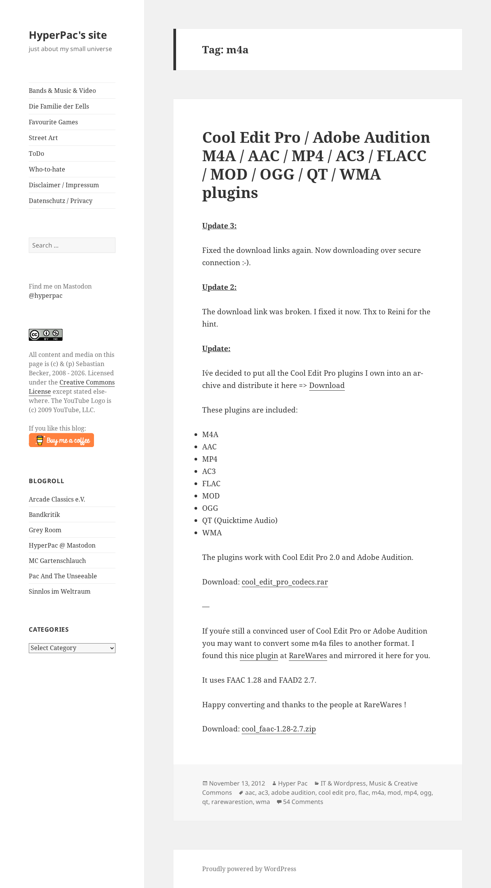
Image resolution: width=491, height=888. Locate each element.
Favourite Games (53, 122)
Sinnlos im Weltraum (60, 591)
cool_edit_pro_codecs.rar (285, 582)
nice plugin (259, 655)
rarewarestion (232, 801)
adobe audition (293, 792)
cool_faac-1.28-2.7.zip (279, 729)
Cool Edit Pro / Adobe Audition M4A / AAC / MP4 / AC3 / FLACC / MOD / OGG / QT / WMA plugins (316, 164)
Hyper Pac (293, 783)
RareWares (308, 655)
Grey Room (45, 530)
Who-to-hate (47, 169)
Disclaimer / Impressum (64, 185)
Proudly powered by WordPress (249, 869)
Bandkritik (44, 514)
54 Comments (303, 801)
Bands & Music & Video (62, 90)
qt (205, 801)
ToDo (36, 153)
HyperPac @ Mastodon (62, 545)
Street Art (43, 138)
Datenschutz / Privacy (60, 200)
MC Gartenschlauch (57, 560)
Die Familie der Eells (59, 106)
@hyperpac (46, 295)
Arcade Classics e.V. (57, 499)
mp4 (410, 792)
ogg (426, 792)
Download (327, 385)
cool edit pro (336, 792)
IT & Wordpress (343, 783)
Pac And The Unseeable (63, 576)
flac (363, 792)
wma (263, 801)
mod (394, 792)
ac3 (263, 792)
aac (250, 792)
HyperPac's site (68, 35)
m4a (378, 792)
